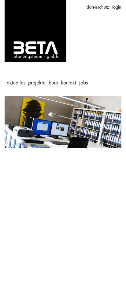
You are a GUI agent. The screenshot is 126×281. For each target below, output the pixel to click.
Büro (53, 82)
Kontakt (68, 82)
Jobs (83, 82)
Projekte (37, 82)
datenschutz (98, 7)
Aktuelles (16, 82)
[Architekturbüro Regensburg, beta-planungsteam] (35, 31)
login (116, 7)
